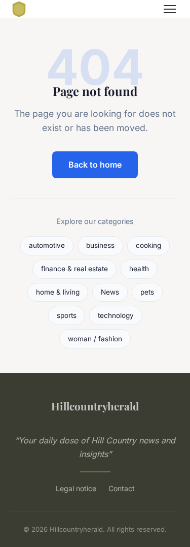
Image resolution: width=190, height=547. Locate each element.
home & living (58, 292)
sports (67, 315)
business (100, 245)
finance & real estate (74, 269)
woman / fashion (95, 339)
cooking (148, 245)
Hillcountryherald (95, 406)
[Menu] (170, 9)
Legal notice (76, 488)
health (139, 269)
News (110, 292)
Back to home (95, 164)
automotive (47, 245)
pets (147, 292)
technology (116, 315)
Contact (121, 488)
